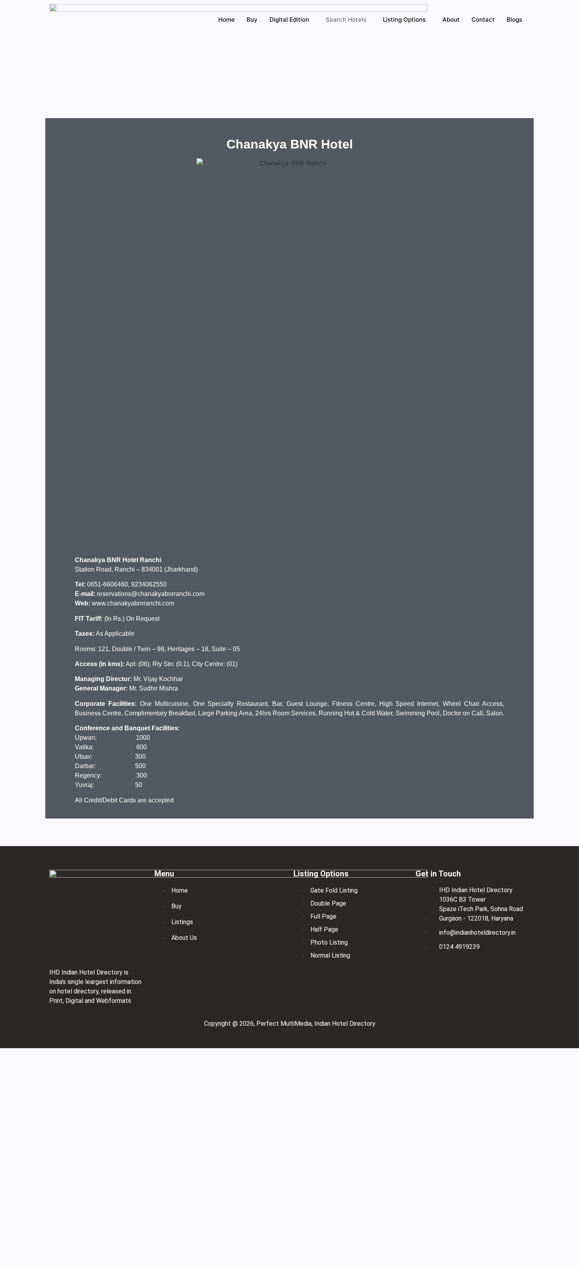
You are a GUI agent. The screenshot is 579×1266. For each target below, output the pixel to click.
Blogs (514, 19)
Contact (483, 19)
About (451, 19)
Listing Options (404, 19)
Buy (252, 19)
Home (226, 19)
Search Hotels (346, 19)
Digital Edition (289, 19)
